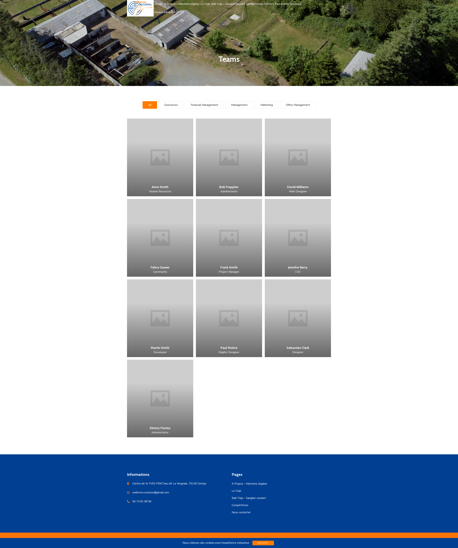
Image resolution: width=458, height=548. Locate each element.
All (150, 105)
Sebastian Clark (298, 348)
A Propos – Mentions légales (249, 483)
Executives (171, 105)
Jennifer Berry (298, 267)
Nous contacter (241, 512)
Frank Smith (229, 267)
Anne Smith (160, 187)
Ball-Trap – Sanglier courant (249, 498)
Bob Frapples (228, 187)
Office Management (298, 105)
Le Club (236, 491)
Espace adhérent (164, 12)
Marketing (266, 105)
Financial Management (204, 105)
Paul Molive (229, 348)
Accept (263, 543)
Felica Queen (160, 267)
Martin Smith (160, 348)
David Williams (298, 187)
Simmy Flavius (160, 428)
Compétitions (240, 505)
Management (239, 105)
